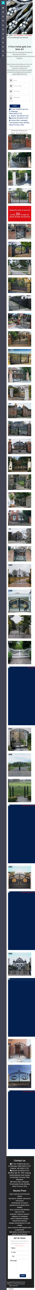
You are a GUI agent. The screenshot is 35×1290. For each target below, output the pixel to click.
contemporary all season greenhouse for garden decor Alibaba (19, 1205)
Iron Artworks (18, 35)
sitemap (20, 1285)
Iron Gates (28, 35)
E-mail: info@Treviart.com (19, 109)
